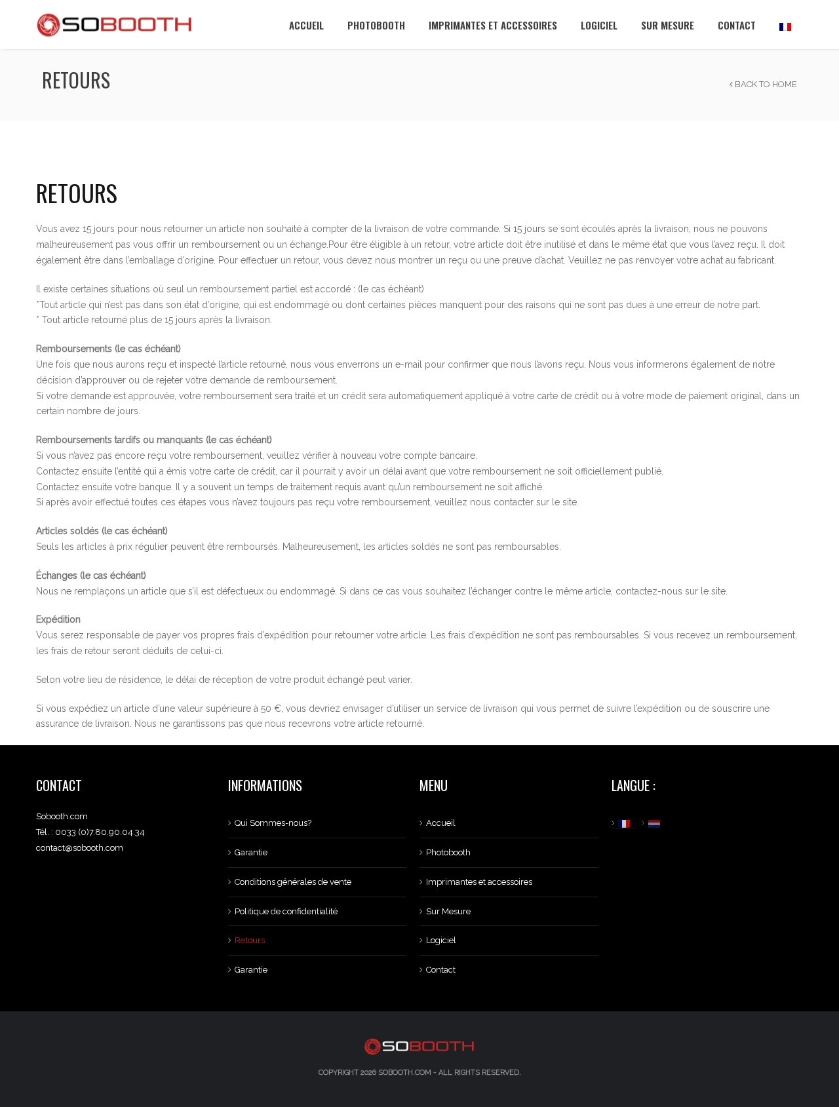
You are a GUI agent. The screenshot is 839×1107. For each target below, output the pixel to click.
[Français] (785, 24)
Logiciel (599, 25)
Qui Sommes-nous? (273, 823)
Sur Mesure (667, 25)
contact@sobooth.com (79, 848)
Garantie (251, 852)
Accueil (306, 25)
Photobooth (376, 25)
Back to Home (765, 84)
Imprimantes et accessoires (493, 25)
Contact (737, 25)
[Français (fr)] (625, 823)
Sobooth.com (404, 1072)
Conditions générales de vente (293, 882)
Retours (250, 940)
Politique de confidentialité (286, 911)
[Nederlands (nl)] (656, 823)
